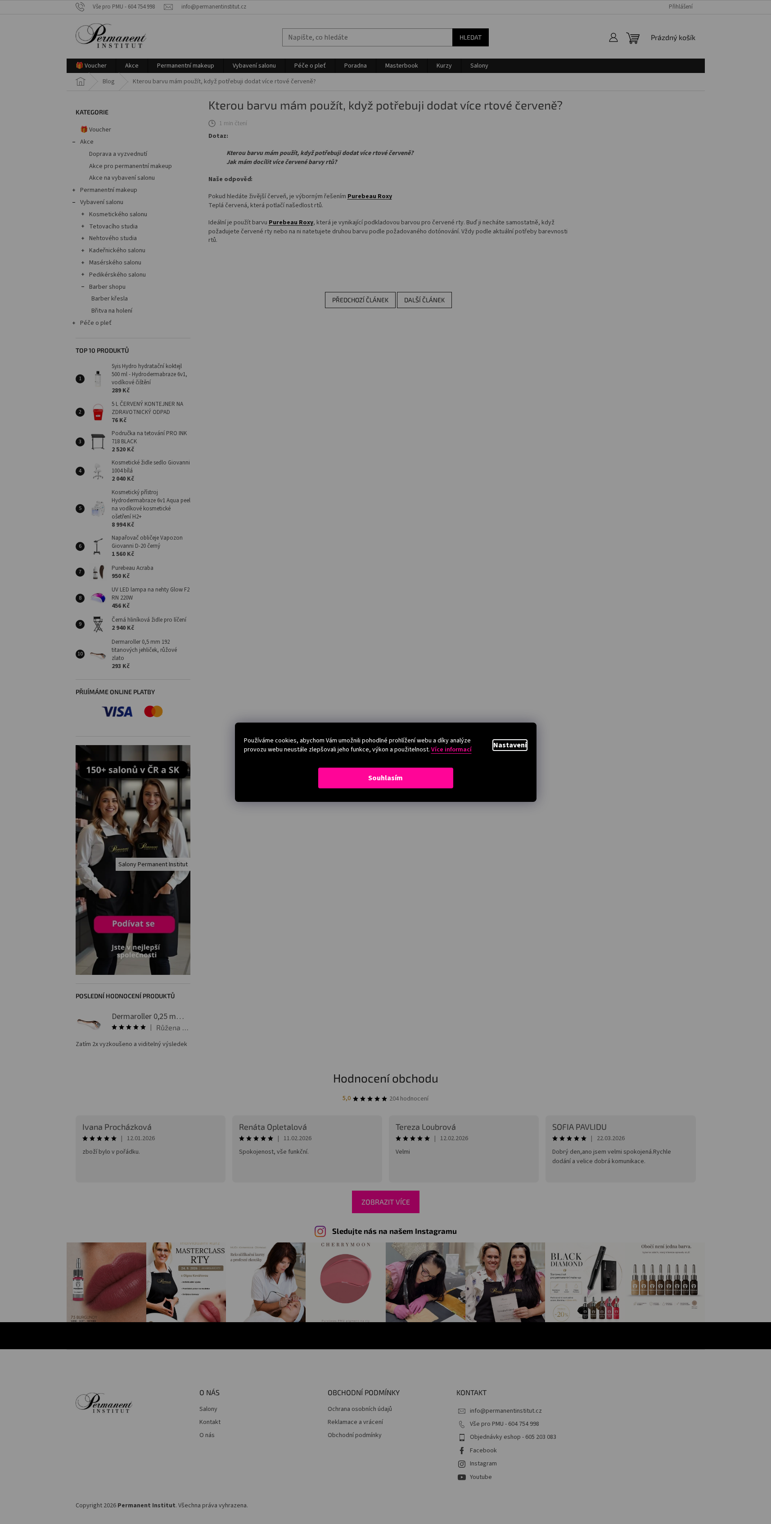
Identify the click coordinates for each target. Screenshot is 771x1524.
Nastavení (510, 745)
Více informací (451, 749)
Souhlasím (385, 778)
